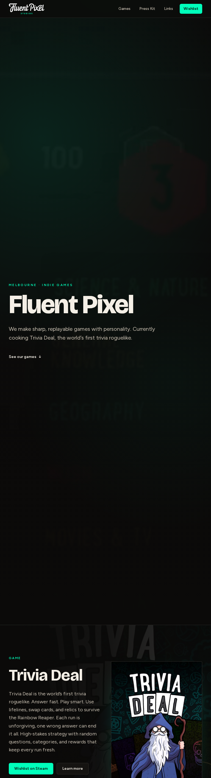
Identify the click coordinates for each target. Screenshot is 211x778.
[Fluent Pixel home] (26, 8)
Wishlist (191, 8)
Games (124, 8)
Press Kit (147, 8)
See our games (25, 356)
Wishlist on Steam (31, 768)
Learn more (72, 768)
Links (168, 8)
